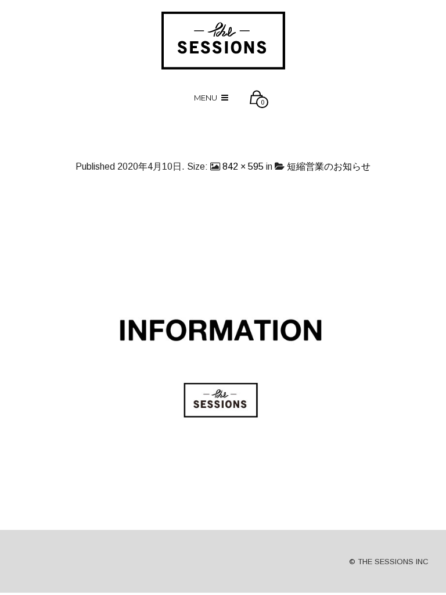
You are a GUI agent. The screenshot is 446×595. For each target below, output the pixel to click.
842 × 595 (243, 166)
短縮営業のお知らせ (329, 166)
